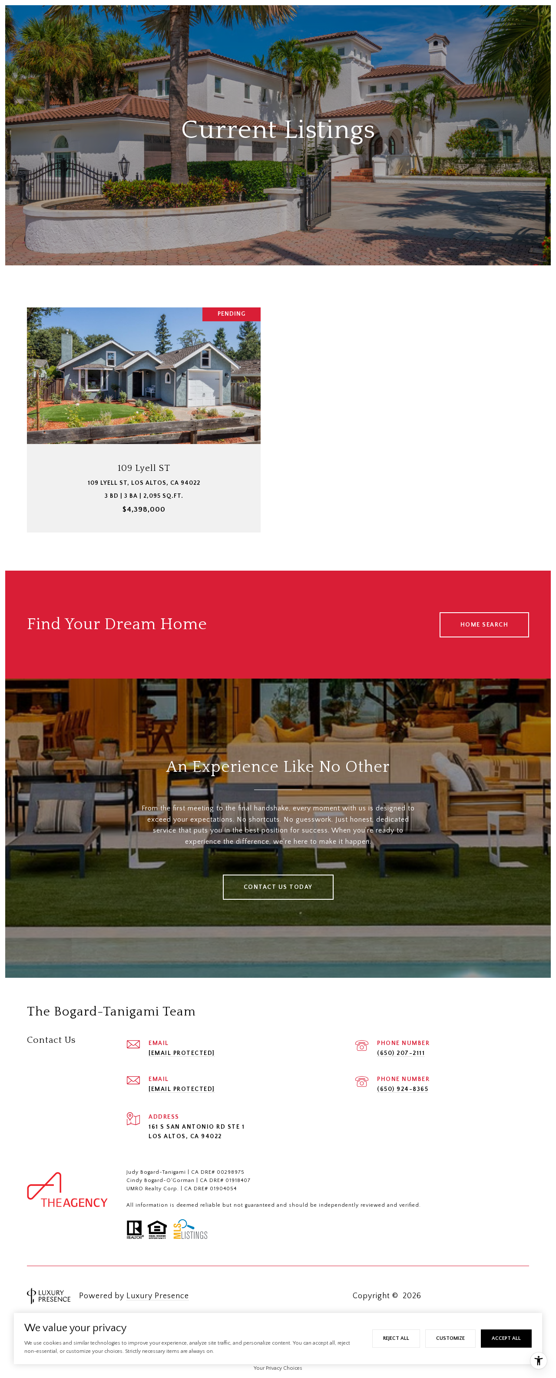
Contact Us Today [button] (278, 887)
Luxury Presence (157, 1296)
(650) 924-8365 (402, 1089)
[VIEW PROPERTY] (144, 407)
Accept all (506, 1338)
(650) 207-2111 (401, 1053)
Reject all (396, 1338)
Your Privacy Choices (278, 1368)
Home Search (484, 624)
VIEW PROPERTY (144, 415)
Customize (450, 1338)
